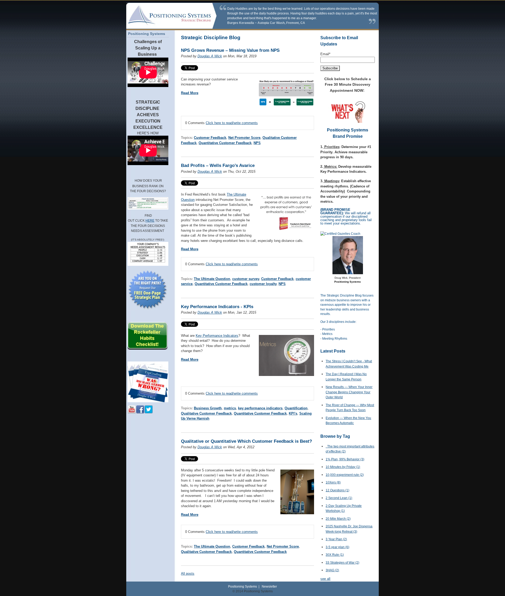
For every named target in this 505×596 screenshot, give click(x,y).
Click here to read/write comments (232, 123)
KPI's (293, 413)
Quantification (296, 408)
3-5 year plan (337, 547)
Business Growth (208, 408)
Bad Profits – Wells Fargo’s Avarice (218, 165)
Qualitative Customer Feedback (206, 413)
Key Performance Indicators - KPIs (217, 306)
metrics (230, 408)
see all (325, 579)
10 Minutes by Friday (343, 467)
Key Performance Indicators (217, 336)
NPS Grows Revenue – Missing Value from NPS (230, 50)
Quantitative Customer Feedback (225, 143)
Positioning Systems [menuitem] (146, 34)
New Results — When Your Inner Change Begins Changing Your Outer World (349, 392)
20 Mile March (338, 519)
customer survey (245, 279)
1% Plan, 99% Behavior (345, 459)
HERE (149, 220)
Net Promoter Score (244, 138)
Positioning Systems (242, 586)
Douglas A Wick (210, 56)
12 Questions (337, 490)
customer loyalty (263, 284)
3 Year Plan (336, 539)
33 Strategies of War (342, 562)
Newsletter (269, 586)
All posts (187, 573)
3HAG (332, 570)
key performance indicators (260, 408)
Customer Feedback (210, 138)
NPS (257, 143)
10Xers (333, 482)
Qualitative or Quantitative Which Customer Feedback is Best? (246, 441)
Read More (189, 93)
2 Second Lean (339, 498)
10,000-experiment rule (345, 475)
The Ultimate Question (212, 279)
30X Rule (335, 555)
